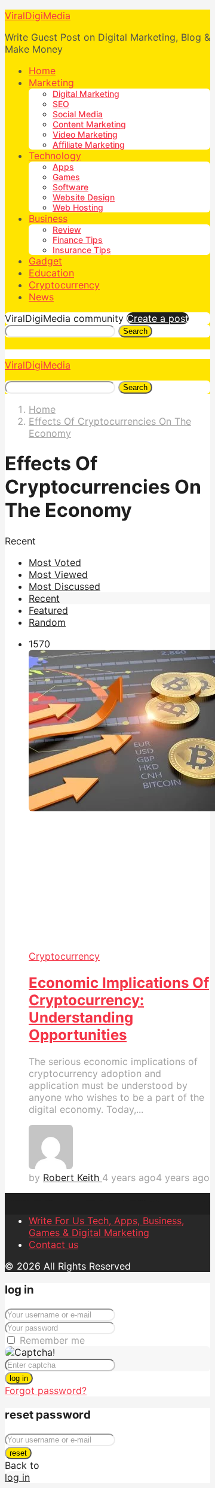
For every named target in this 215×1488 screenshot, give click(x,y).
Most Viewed (58, 574)
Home (42, 71)
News (41, 297)
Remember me (52, 1340)
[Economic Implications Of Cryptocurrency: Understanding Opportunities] (119, 800)
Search (135, 331)
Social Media (78, 114)
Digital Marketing (86, 94)
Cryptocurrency (64, 285)
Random (47, 622)
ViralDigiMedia (37, 16)
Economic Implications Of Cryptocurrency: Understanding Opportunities (119, 1008)
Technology (55, 156)
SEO (61, 104)
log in (19, 1378)
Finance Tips (78, 240)
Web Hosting (78, 207)
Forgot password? (46, 1390)
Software (70, 187)
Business (48, 218)
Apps (63, 167)
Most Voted (55, 562)
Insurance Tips (82, 250)
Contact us (53, 1244)
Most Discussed (64, 586)
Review (67, 229)
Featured (48, 610)
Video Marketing (85, 134)
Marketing (51, 83)
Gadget (45, 261)
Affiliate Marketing (89, 144)
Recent (44, 598)
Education (51, 273)
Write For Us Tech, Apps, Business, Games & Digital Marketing (106, 1227)
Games (66, 177)
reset (18, 1453)
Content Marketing (89, 124)
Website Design (84, 197)
